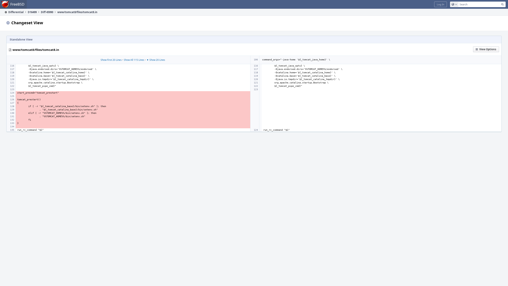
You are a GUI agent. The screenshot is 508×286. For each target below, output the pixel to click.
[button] (440, 4)
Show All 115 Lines (134, 60)
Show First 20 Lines (111, 60)
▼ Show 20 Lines (155, 60)
